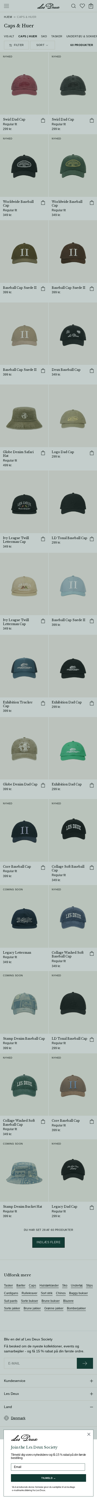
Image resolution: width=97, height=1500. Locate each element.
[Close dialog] (89, 1434)
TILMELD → (48, 1477)
